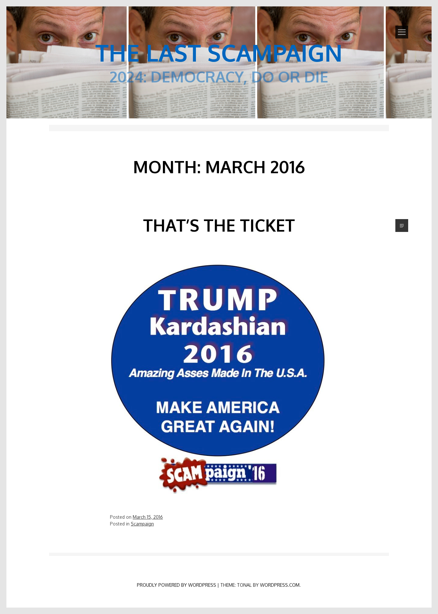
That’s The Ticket (219, 225)
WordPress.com (279, 585)
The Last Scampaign (218, 52)
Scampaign (142, 523)
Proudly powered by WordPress (176, 585)
